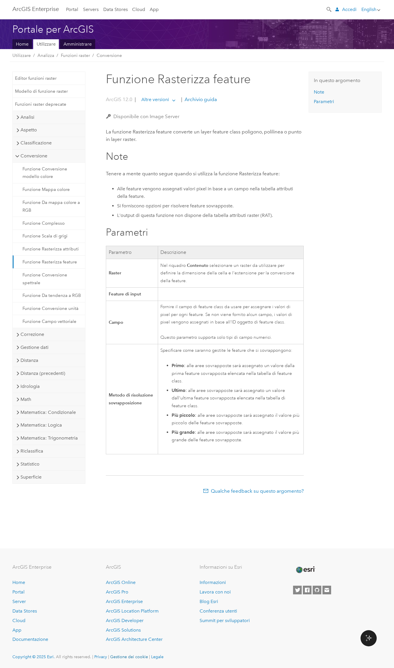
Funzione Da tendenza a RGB (51, 295)
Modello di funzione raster (41, 91)
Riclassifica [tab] (31, 451)
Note (319, 92)
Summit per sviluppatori (225, 620)
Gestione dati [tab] (34, 347)
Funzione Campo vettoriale (49, 321)
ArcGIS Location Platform (132, 611)
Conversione (109, 55)
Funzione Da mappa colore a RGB (51, 206)
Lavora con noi (215, 592)
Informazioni (213, 582)
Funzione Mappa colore (46, 189)
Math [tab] (25, 399)
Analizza (45, 55)
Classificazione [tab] (36, 143)
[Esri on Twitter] (297, 590)
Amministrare (77, 44)
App (154, 9)
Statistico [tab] (30, 464)
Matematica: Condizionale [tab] (48, 412)
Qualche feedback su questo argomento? (257, 491)
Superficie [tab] (31, 477)
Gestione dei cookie (129, 656)
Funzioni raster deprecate (40, 104)
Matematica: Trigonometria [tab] (49, 438)
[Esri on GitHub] (317, 590)
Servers (91, 9)
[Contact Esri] (326, 590)
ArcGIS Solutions (123, 630)
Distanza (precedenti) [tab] (42, 373)
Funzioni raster (75, 55)
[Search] (329, 9)
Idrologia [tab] (30, 386)
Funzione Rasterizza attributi (50, 249)
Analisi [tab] (27, 117)
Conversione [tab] (33, 156)
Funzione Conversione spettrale (44, 278)
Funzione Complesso (43, 223)
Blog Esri (209, 601)
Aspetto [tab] (28, 130)
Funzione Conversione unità (50, 308)
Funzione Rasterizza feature (49, 262)
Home (22, 44)
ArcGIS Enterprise (35, 8)
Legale (157, 656)
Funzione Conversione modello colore (44, 172)
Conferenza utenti (218, 611)
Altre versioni (155, 99)
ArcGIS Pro (117, 592)
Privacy (100, 656)
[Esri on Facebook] (307, 590)
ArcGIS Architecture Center (134, 639)
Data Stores (115, 9)
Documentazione (30, 639)
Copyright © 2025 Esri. (33, 656)
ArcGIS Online (121, 582)
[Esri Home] (305, 569)
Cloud (138, 9)
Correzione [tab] (32, 334)
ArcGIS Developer (125, 620)
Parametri (324, 101)
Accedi (349, 9)
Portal (72, 9)
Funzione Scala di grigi (44, 236)
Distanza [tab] (29, 360)
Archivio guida (200, 99)
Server (19, 601)
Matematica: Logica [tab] (41, 425)
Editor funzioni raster (36, 78)
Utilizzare (46, 44)
